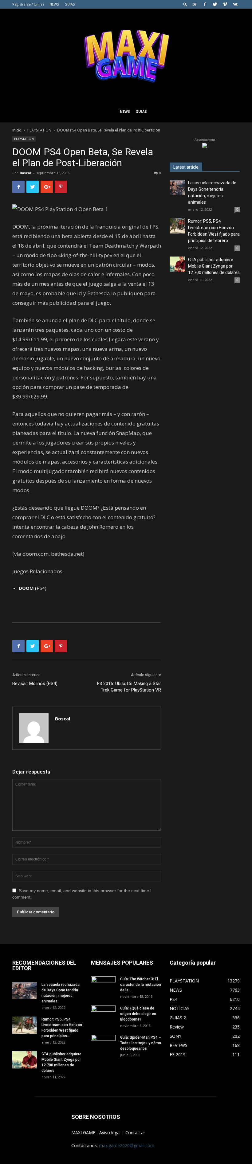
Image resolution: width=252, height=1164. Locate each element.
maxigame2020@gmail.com (126, 1145)
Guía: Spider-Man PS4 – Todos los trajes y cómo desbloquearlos (140, 1043)
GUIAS (70, 4)
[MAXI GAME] (126, 55)
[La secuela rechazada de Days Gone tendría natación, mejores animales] (177, 187)
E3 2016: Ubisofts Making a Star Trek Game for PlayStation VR (129, 687)
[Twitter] (214, 4)
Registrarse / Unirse (28, 4)
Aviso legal (109, 1132)
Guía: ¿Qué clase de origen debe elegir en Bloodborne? (138, 1013)
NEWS (54, 4)
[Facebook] (204, 4)
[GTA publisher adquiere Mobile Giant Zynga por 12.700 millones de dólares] (177, 264)
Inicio (17, 130)
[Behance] (194, 4)
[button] (185, 4)
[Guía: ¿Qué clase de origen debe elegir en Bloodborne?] (103, 1012)
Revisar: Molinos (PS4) (34, 683)
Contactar (135, 1132)
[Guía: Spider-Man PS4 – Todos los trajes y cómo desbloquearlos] (103, 1041)
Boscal (25, 172)
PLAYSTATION (39, 130)
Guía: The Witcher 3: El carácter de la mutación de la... (140, 984)
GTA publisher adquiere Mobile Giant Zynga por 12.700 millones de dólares (214, 266)
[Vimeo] (225, 4)
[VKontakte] (235, 4)
